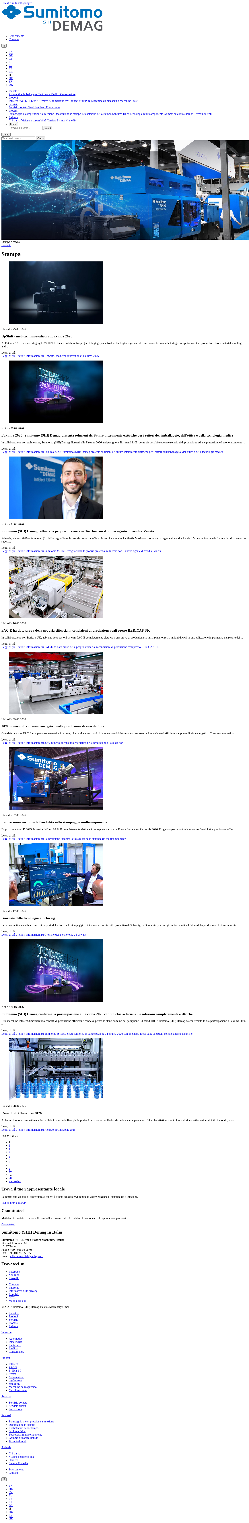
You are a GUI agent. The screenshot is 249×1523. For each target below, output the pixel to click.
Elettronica (44, 94)
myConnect (72, 100)
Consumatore (67, 94)
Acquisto (14, 1294)
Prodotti (13, 97)
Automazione (57, 100)
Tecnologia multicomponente (147, 113)
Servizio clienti (37, 107)
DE (11, 55)
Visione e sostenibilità (34, 120)
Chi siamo (15, 120)
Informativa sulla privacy (23, 1290)
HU (11, 78)
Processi (13, 110)
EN (11, 52)
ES (10, 65)
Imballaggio (30, 94)
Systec (45, 100)
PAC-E (23, 100)
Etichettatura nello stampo (97, 113)
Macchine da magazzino (105, 100)
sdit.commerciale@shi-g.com (26, 1256)
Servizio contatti (18, 107)
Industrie (14, 91)
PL (10, 61)
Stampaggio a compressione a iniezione (32, 113)
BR (11, 71)
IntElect (13, 100)
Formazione (53, 107)
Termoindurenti (203, 113)
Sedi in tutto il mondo (13, 1202)
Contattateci (8, 1224)
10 (10, 1171)
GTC (12, 1297)
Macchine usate (129, 100)
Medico (55, 94)
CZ (11, 58)
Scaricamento (16, 35)
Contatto (14, 39)
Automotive (16, 94)
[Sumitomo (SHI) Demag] (52, 29)
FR (10, 81)
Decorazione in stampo (68, 113)
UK (11, 84)
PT (10, 68)
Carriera (52, 120)
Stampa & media (66, 120)
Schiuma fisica (121, 113)
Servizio (13, 104)
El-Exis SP (34, 100)
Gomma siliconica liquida (179, 113)
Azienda (13, 117)
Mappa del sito (17, 1300)
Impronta (14, 1287)
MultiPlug (85, 100)
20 (10, 1178)
